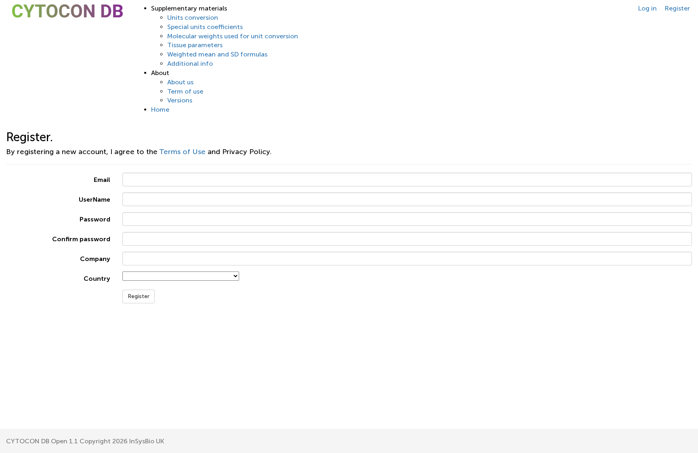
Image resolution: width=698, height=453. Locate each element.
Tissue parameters (195, 45)
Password (95, 219)
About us (180, 82)
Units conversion (192, 17)
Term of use (185, 91)
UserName (94, 199)
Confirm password (81, 239)
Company (95, 259)
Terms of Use (182, 151)
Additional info (190, 63)
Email (102, 180)
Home (160, 109)
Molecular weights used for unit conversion (232, 36)
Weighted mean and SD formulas (217, 54)
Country (97, 278)
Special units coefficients (205, 27)
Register (677, 8)
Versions (179, 100)
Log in (647, 8)
